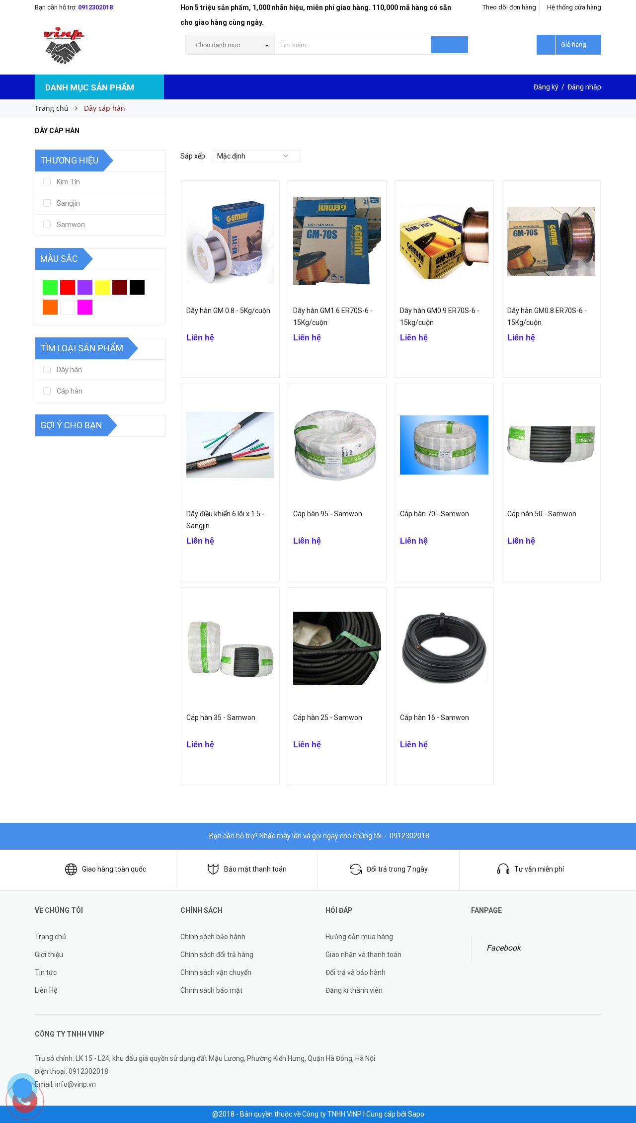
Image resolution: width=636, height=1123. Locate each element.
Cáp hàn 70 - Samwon (434, 514)
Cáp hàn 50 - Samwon (541, 514)
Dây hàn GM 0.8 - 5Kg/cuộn (228, 311)
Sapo (416, 1114)
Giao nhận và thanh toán (363, 955)
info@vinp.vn (75, 1084)
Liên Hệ (46, 990)
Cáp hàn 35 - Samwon (220, 718)
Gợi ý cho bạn (71, 425)
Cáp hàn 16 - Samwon (434, 718)
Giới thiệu (49, 955)
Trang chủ (50, 937)
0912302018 (95, 7)
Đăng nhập (584, 87)
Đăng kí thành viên (354, 990)
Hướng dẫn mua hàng (359, 937)
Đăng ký (546, 87)
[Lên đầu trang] (619, 1058)
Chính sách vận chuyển (215, 972)
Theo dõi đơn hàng (509, 7)
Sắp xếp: (193, 156)
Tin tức (46, 972)
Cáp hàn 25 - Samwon (327, 718)
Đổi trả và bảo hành (355, 972)
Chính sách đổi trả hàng (216, 955)
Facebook (503, 948)
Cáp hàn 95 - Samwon (327, 514)
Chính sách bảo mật (211, 990)
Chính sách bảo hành (212, 937)
